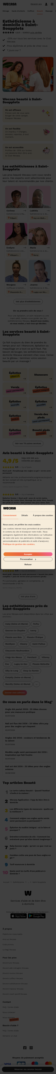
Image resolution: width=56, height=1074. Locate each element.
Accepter (28, 554)
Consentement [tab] (9, 515)
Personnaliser (26, 559)
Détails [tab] (24, 515)
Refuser (28, 564)
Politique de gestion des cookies (19, 544)
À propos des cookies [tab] (43, 515)
